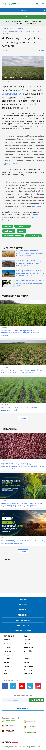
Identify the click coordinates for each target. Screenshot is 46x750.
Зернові (6, 666)
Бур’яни (7, 659)
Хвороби (28, 674)
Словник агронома (23, 630)
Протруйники (9, 655)
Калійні (26, 662)
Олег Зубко (36, 206)
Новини (12, 29)
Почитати (23, 610)
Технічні (27, 640)
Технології (23, 605)
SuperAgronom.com (13, 93)
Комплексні (28, 666)
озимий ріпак (23, 226)
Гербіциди (7, 640)
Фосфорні (27, 659)
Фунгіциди (7, 644)
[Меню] (43, 4)
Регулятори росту (10, 651)
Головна (5, 29)
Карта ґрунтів (23, 625)
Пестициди (9, 636)
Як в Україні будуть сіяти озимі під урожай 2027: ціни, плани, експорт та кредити (23, 22)
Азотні (26, 655)
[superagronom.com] (10, 4)
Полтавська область (13, 236)
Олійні (6, 674)
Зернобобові (8, 670)
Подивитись (23, 615)
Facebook (34, 215)
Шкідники (28, 647)
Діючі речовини (23, 620)
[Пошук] (37, 4)
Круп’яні (27, 636)
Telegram (5, 217)
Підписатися (36, 700)
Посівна (20, 29)
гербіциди (8, 231)
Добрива (28, 651)
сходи (21, 231)
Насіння (7, 662)
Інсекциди (7, 647)
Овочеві (27, 644)
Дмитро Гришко (11, 163)
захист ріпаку (33, 236)
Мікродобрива (29, 670)
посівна (7, 226)
